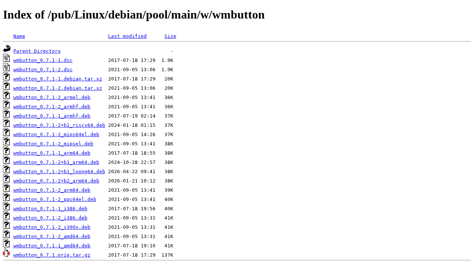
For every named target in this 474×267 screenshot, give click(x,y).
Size (170, 36)
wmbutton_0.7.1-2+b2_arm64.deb (56, 181)
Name (19, 36)
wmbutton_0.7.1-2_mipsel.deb (53, 143)
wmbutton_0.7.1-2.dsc (43, 69)
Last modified (127, 36)
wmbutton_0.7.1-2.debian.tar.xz (57, 88)
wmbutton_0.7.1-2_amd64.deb (51, 236)
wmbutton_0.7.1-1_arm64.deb (51, 153)
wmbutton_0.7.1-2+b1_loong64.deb (59, 171)
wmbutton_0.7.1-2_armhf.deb (51, 106)
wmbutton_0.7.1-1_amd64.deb (51, 245)
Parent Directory (37, 51)
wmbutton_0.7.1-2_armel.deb (51, 97)
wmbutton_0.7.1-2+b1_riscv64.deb (59, 125)
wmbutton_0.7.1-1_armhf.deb (51, 116)
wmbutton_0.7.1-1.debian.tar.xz (57, 79)
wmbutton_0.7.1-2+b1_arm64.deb (56, 162)
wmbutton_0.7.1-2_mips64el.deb (56, 134)
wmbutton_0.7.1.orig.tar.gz (51, 255)
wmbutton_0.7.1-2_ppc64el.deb (54, 199)
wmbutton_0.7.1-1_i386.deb (50, 208)
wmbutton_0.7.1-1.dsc (43, 60)
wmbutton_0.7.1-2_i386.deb (50, 218)
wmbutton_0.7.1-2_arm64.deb (51, 190)
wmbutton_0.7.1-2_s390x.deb (51, 227)
